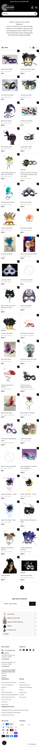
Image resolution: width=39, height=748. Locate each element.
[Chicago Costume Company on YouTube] (27, 650)
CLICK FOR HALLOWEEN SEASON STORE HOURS (8, 670)
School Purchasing (7, 692)
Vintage (22, 694)
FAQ (3, 689)
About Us (4, 687)
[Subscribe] (32, 604)
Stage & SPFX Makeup (26, 687)
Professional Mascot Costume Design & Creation (15, 710)
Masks (21, 689)
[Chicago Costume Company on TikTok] (33, 650)
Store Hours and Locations (9, 682)
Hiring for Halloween (7, 685)
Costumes (22, 682)
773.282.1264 (5, 666)
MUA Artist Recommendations (10, 694)
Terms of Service (6, 699)
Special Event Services (8, 697)
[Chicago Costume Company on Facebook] (24, 650)
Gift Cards (4, 702)
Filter (6, 47)
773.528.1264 (5, 659)
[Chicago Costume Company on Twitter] (30, 650)
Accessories (23, 692)
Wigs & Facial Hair (25, 685)
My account (5, 704)
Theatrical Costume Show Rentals (11, 712)
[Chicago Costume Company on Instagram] (20, 650)
